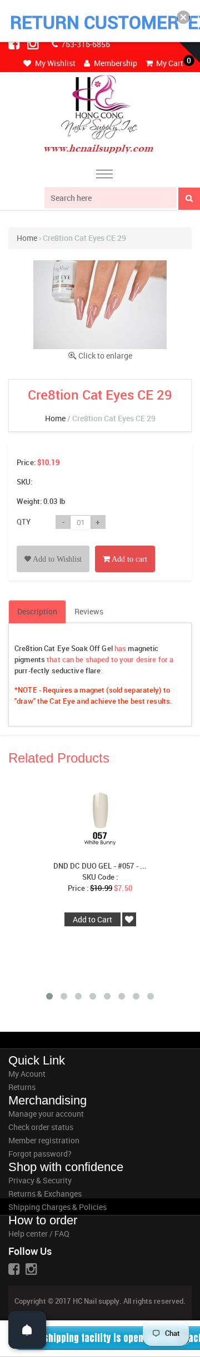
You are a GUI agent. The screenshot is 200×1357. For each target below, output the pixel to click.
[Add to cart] (125, 546)
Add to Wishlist (56, 559)
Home (27, 238)
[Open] (27, 1330)
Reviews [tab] (88, 611)
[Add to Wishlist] (53, 546)
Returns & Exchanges (45, 1193)
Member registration (43, 1140)
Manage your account (46, 1113)
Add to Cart (92, 919)
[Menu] (104, 175)
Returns (22, 1087)
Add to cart (128, 559)
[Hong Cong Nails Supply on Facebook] (15, 43)
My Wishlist (54, 63)
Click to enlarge (105, 355)
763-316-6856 (84, 44)
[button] (183, 17)
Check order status (40, 1127)
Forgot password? (40, 1153)
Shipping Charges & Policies (57, 1207)
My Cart (168, 63)
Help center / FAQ (38, 1233)
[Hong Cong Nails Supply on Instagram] (34, 43)
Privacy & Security (40, 1180)
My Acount (27, 1073)
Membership (114, 63)
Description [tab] (37, 611)
